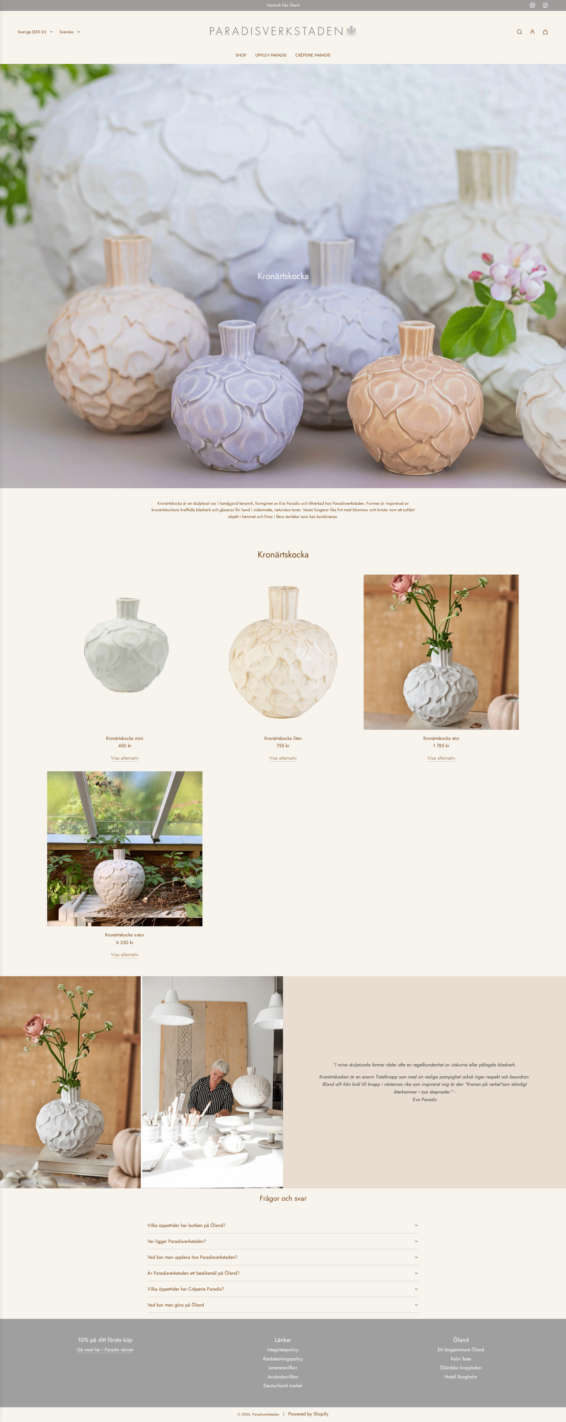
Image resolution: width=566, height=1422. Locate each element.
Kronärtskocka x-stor (124, 934)
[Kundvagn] (545, 31)
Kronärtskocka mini (124, 738)
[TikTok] (545, 5)
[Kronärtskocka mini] (125, 652)
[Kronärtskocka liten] (283, 652)
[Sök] (519, 31)
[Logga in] (532, 31)
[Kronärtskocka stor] (441, 652)
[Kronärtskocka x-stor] (125, 848)
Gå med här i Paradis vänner (105, 1349)
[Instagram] (532, 5)
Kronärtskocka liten (283, 738)
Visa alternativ (125, 758)
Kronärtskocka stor (441, 738)
